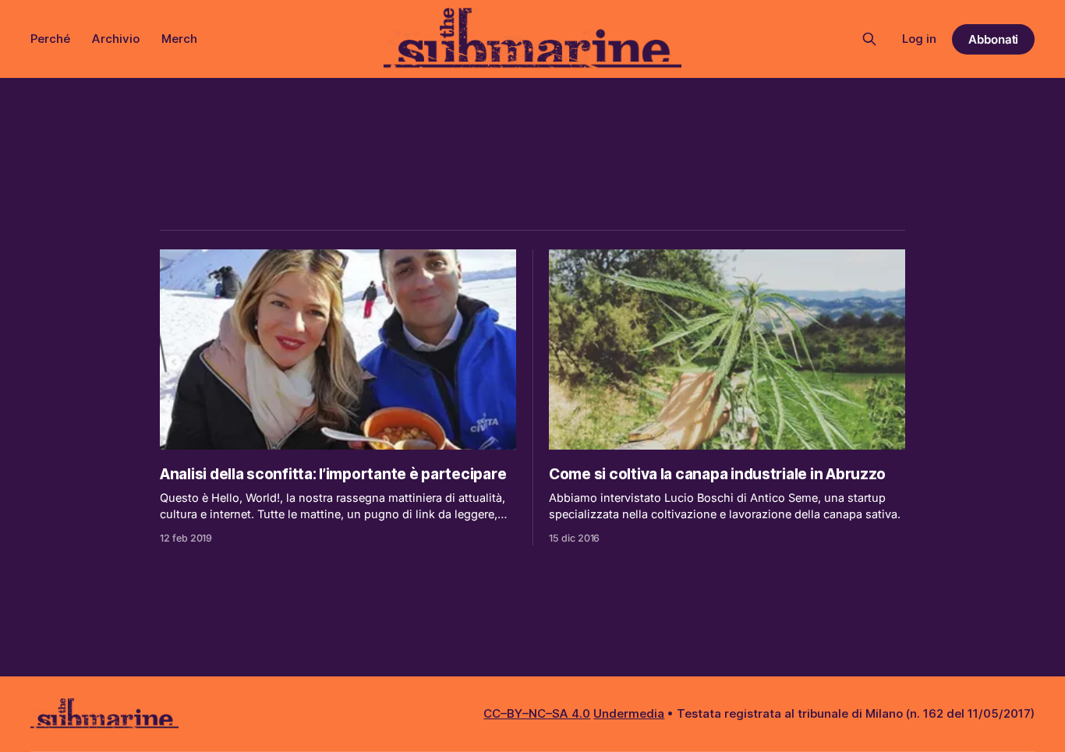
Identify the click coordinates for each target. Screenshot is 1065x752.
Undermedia (628, 713)
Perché (50, 38)
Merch (179, 38)
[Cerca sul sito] (869, 38)
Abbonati (993, 39)
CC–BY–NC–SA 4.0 (536, 713)
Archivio (116, 38)
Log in (919, 38)
